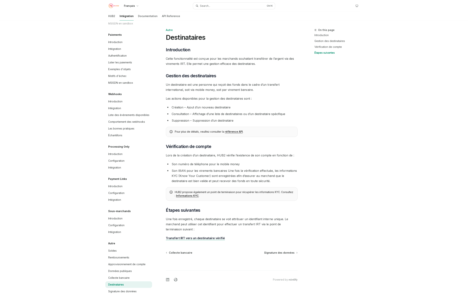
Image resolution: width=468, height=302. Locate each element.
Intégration (127, 16)
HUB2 (111, 16)
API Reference (171, 16)
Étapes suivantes (324, 52)
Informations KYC (187, 195)
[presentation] (131, 161)
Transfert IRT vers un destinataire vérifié (195, 238)
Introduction (321, 35)
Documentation (148, 16)
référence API (234, 131)
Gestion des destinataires (329, 40)
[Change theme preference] (357, 6)
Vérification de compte (328, 46)
